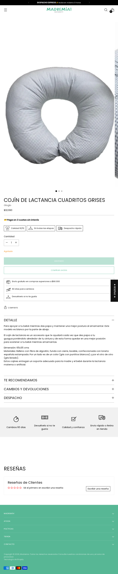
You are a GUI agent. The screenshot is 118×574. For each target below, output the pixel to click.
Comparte (13, 308)
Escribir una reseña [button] (98, 488)
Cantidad (9, 236)
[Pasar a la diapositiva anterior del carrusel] (104, 449)
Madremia (24, 554)
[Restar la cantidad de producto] (7, 243)
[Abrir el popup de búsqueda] (106, 10)
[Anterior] (28, 2)
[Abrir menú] (5, 10)
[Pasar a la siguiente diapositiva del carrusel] (111, 449)
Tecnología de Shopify (14, 559)
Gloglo (7, 205)
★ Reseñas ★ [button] (114, 291)
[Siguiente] (89, 2)
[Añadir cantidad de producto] (16, 243)
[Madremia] (59, 10)
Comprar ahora (59, 270)
